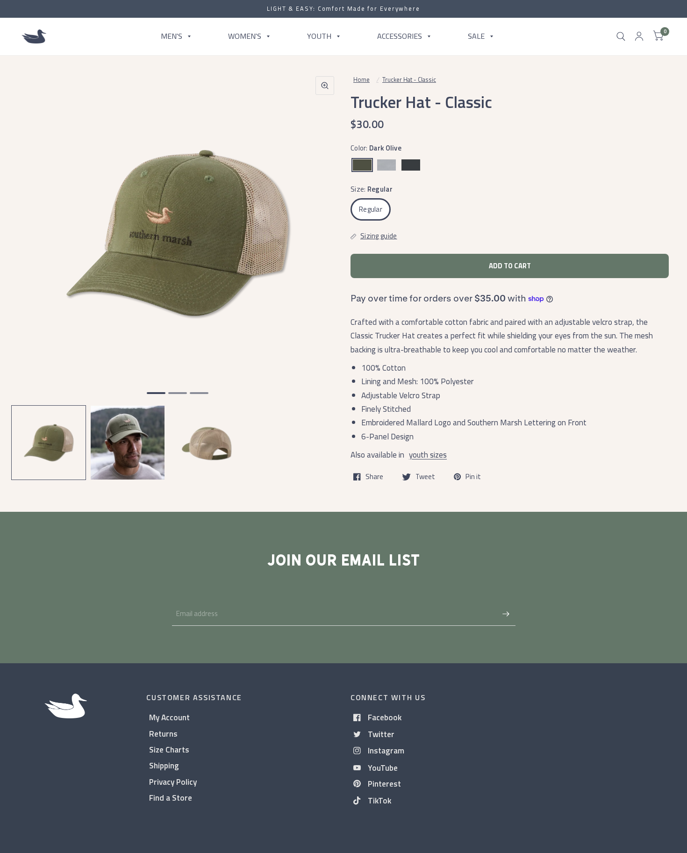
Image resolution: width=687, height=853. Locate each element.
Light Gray (386, 165)
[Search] (621, 36)
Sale (476, 36)
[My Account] (639, 36)
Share (374, 476)
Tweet (425, 476)
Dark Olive (362, 165)
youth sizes (428, 454)
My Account (169, 717)
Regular (370, 209)
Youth (319, 36)
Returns (163, 733)
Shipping (164, 765)
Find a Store (170, 797)
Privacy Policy (173, 781)
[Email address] (506, 614)
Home (361, 79)
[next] (324, 269)
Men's (171, 36)
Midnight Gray (410, 165)
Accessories (399, 36)
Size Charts (169, 749)
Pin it (473, 476)
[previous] (30, 269)
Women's (244, 36)
